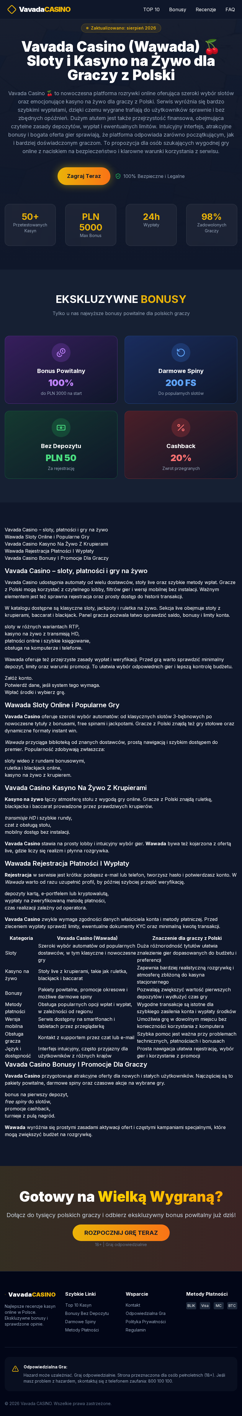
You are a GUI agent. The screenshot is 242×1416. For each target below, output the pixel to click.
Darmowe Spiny (80, 1321)
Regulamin (136, 1329)
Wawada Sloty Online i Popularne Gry (47, 537)
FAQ (230, 9)
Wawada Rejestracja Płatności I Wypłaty (49, 551)
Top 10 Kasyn (78, 1305)
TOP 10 (151, 9)
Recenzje (206, 9)
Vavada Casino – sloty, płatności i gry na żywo (56, 530)
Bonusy (177, 9)
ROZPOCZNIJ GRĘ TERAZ (121, 1232)
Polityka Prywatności (146, 1321)
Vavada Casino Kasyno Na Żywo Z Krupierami (56, 544)
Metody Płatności (82, 1329)
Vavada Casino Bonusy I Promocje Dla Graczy (57, 558)
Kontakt (133, 1305)
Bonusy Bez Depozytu (87, 1313)
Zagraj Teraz (84, 176)
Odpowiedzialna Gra (146, 1313)
